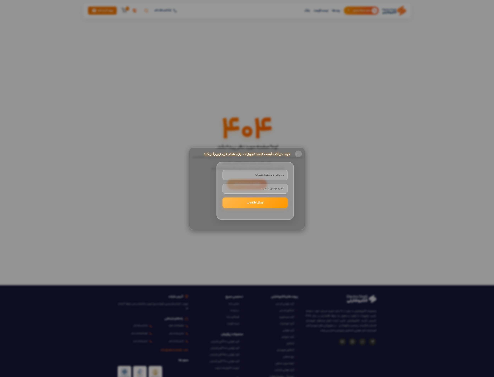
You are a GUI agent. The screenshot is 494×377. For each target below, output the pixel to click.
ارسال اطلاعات (255, 202)
